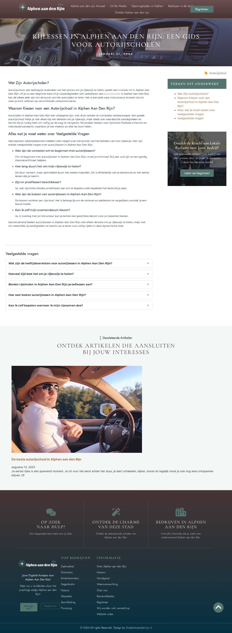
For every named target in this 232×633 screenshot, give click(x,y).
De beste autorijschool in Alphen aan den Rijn (46, 459)
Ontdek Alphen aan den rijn (132, 12)
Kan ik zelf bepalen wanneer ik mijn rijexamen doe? (78, 305)
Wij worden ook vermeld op (113, 608)
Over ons (102, 590)
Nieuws (101, 572)
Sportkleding (68, 602)
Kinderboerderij (70, 578)
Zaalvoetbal (67, 566)
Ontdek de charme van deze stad (116, 524)
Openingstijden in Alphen (147, 6)
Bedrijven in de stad (180, 6)
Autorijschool (217, 73)
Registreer (102, 602)
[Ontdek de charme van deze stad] (116, 512)
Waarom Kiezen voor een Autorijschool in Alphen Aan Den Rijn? (198, 102)
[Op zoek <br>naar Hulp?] (51, 512)
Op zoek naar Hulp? (51, 524)
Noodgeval (103, 578)
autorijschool (112, 93)
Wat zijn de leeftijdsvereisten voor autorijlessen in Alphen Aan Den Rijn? (78, 263)
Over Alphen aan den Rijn (112, 566)
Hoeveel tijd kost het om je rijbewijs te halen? (78, 273)
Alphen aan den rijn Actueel (87, 6)
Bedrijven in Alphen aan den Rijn (181, 524)
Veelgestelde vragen (190, 118)
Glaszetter (66, 596)
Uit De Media (118, 6)
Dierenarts (67, 572)
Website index (105, 614)
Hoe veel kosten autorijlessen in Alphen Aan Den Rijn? (78, 295)
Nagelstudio (68, 584)
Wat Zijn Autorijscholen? (192, 93)
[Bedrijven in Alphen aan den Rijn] (181, 512)
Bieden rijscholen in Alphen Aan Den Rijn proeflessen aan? (78, 284)
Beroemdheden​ (105, 596)
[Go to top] (218, 607)
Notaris (65, 590)
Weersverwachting (107, 584)
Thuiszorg (66, 608)
